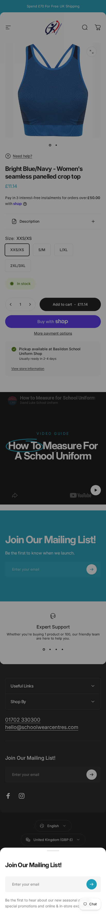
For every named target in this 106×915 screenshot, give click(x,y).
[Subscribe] (91, 884)
